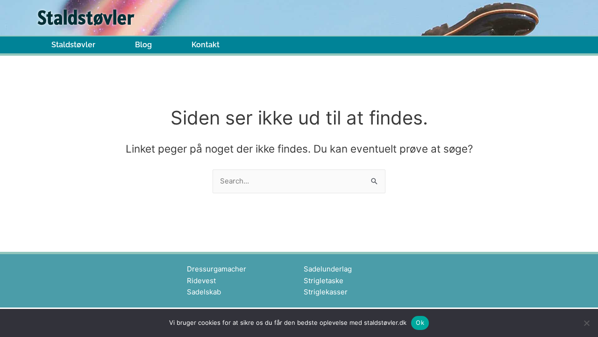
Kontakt (206, 45)
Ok (420, 322)
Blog (143, 45)
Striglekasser (326, 291)
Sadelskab (204, 291)
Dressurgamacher (216, 268)
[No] (586, 323)
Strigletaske (323, 280)
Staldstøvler (73, 45)
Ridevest (201, 280)
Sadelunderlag (328, 268)
